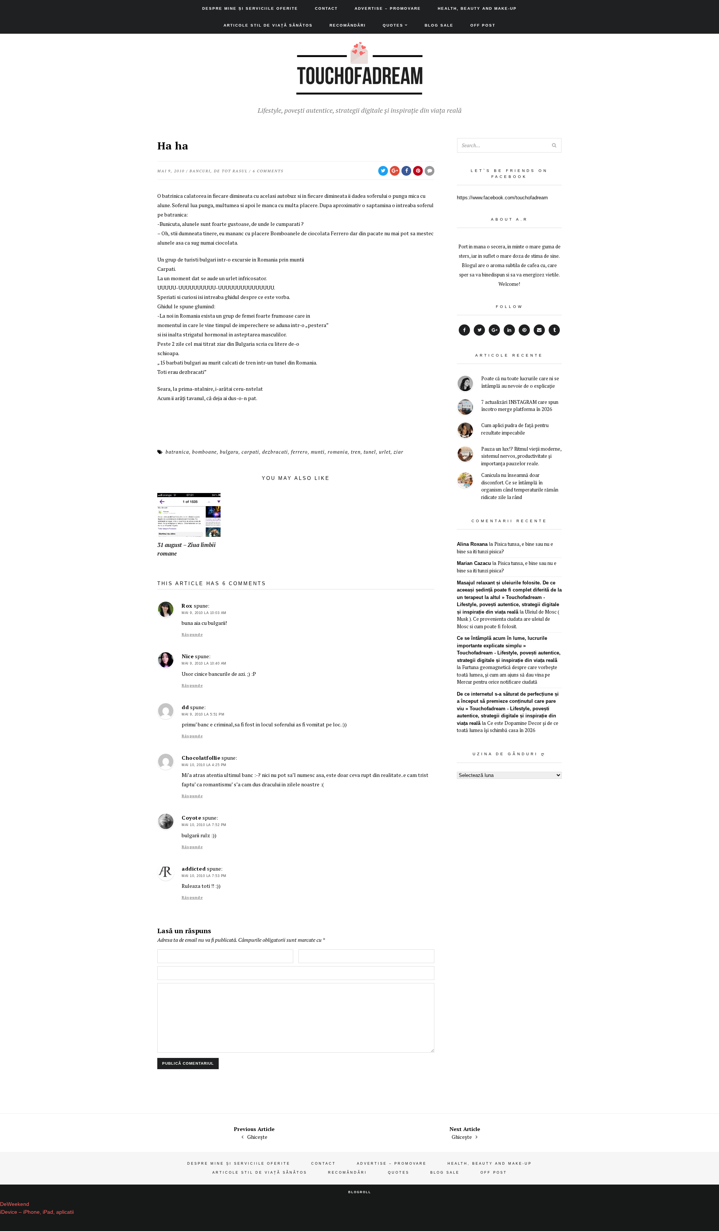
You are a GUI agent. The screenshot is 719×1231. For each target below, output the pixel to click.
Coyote (191, 817)
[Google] (494, 330)
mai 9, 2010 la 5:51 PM (203, 714)
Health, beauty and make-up (477, 8)
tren (356, 451)
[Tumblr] (554, 330)
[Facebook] (464, 330)
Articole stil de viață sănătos (268, 25)
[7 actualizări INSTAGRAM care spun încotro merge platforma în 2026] (465, 408)
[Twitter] (479, 330)
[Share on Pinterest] (418, 171)
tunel (370, 451)
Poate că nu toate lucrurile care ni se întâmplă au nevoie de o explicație (520, 382)
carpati (250, 451)
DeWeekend (14, 1204)
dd (185, 707)
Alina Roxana (472, 544)
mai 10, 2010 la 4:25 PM (204, 765)
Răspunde (192, 634)
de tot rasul (231, 171)
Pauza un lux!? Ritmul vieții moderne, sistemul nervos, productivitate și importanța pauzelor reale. (521, 456)
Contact (326, 8)
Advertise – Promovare (388, 8)
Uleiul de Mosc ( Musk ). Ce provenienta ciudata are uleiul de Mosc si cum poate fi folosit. (508, 619)
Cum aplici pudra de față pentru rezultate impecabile (515, 429)
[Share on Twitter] (383, 171)
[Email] (539, 330)
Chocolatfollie (201, 757)
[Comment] (429, 171)
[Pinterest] (524, 330)
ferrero (299, 451)
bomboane (204, 451)
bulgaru (229, 451)
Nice (188, 656)
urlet (385, 451)
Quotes (393, 25)
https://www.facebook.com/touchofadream (502, 197)
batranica (177, 451)
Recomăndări (348, 25)
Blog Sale (439, 25)
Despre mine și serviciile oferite (250, 8)
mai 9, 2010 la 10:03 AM (204, 613)
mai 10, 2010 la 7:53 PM (204, 876)
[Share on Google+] (395, 171)
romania (338, 451)
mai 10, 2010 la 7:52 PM (204, 825)
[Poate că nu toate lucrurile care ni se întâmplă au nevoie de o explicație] (465, 384)
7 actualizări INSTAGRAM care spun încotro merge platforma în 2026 (519, 406)
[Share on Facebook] (406, 171)
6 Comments (268, 171)
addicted (194, 868)
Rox (187, 605)
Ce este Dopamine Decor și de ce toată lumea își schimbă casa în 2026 (507, 727)
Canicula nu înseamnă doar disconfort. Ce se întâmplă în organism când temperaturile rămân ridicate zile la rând (519, 486)
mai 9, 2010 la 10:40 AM (204, 663)
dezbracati (275, 451)
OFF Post (482, 25)
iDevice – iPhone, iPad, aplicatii (37, 1212)
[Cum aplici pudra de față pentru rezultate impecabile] (465, 431)
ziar (398, 451)
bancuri (199, 171)
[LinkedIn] (509, 330)
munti (318, 451)
